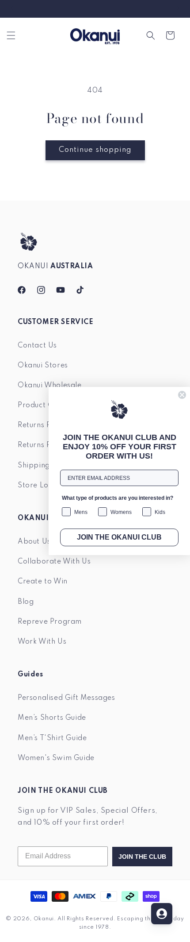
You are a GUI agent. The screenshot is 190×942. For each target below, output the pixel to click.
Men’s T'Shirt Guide (52, 738)
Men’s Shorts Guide (52, 718)
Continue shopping (95, 150)
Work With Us (42, 641)
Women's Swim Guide (56, 758)
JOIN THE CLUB (142, 856)
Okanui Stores (43, 365)
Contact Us (37, 345)
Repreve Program (50, 621)
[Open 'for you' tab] (161, 913)
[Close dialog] (182, 394)
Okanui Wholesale (50, 385)
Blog (26, 602)
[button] (11, 35)
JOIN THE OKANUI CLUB (119, 537)
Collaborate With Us (54, 561)
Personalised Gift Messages (66, 698)
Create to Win (43, 581)
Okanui (44, 919)
